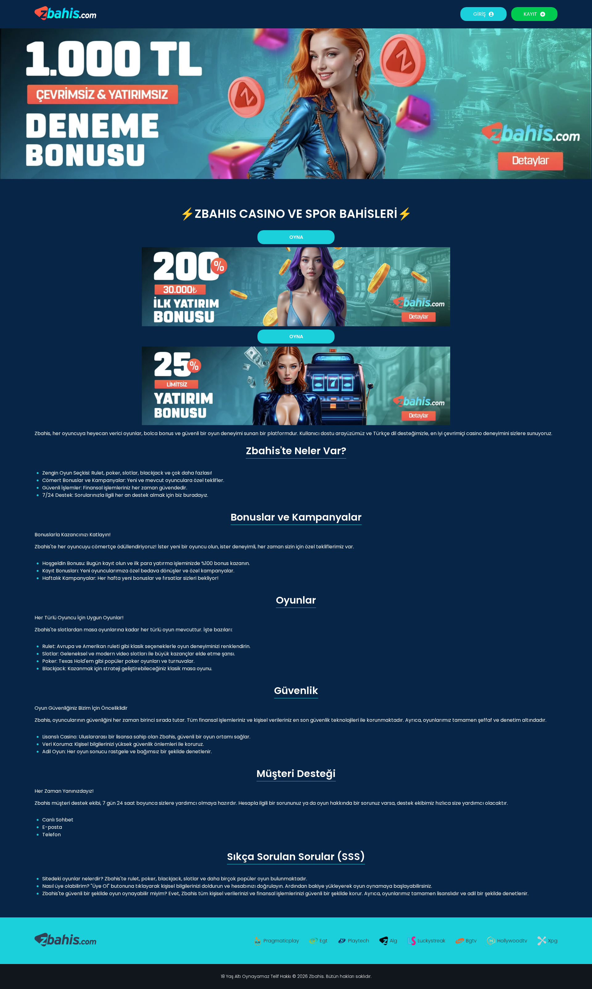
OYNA (296, 237)
